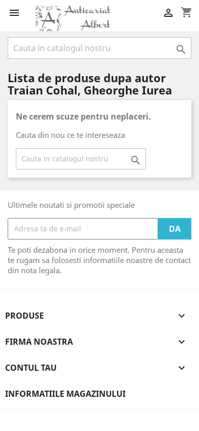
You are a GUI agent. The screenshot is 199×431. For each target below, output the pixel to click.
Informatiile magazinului (65, 393)
